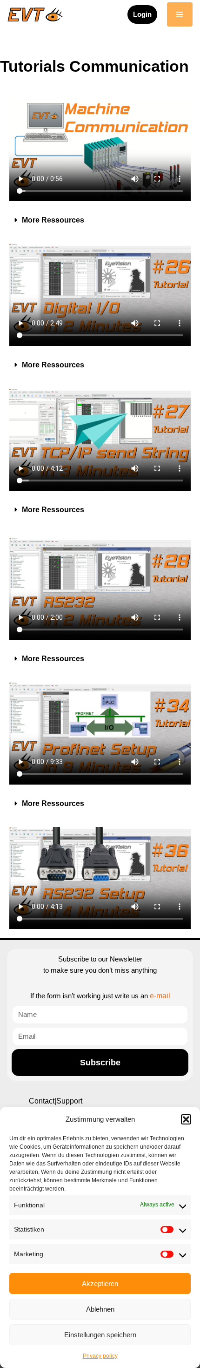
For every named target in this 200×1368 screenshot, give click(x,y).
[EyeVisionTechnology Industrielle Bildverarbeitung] (37, 14)
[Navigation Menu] (180, 14)
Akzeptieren (100, 1283)
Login (142, 14)
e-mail (160, 996)
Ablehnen (100, 1309)
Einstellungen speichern (100, 1335)
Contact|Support (55, 1101)
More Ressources (53, 220)
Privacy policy (100, 1356)
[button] (186, 1119)
